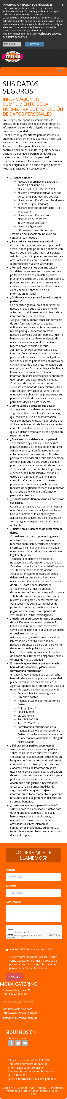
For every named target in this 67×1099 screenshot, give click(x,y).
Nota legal (42, 1087)
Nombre (11, 870)
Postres (33, 1093)
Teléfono (11, 886)
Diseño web (9, 1087)
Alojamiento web (26, 1087)
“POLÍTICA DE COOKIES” (49, 33)
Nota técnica (56, 1087)
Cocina (55, 1090)
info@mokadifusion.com (17, 1009)
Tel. (18, 1001)
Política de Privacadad (39, 1090)
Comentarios (13, 902)
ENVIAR (14, 977)
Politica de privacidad (39, 949)
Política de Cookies (16, 1090)
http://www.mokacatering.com (21, 1012)
